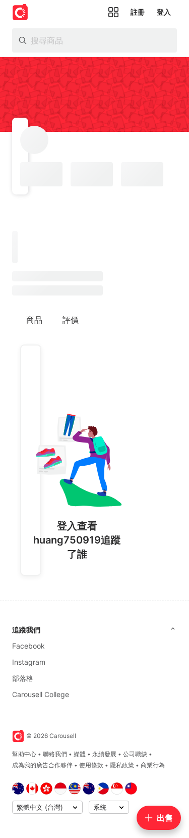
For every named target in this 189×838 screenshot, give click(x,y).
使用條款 (91, 765)
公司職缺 (135, 754)
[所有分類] (113, 12)
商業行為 (153, 765)
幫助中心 (24, 754)
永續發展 (104, 754)
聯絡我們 (55, 754)
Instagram (28, 662)
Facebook (28, 646)
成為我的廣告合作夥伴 (42, 765)
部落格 (22, 678)
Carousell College (40, 694)
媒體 (80, 754)
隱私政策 (122, 765)
